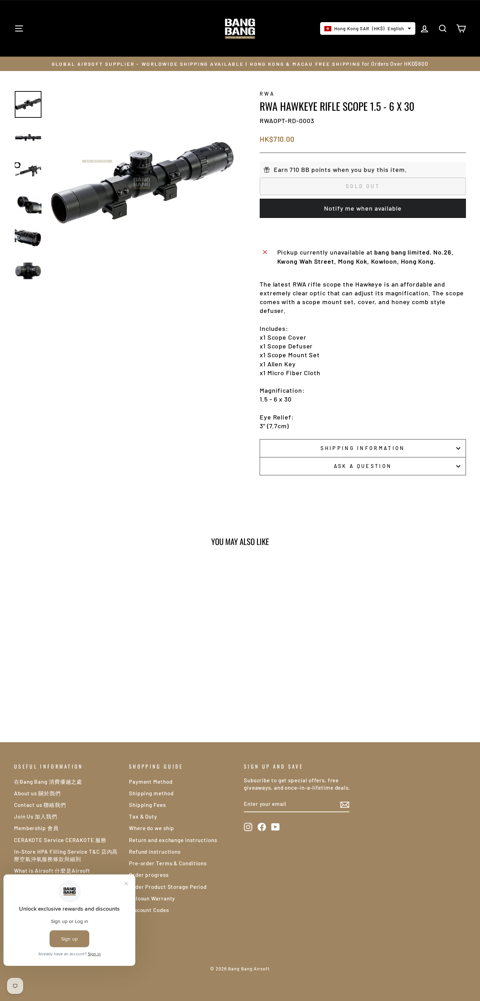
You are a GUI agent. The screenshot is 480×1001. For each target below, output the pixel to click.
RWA (267, 94)
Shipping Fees (147, 805)
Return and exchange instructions (173, 840)
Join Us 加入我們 (35, 816)
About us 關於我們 (37, 793)
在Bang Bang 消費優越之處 (48, 781)
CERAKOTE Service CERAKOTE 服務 (60, 840)
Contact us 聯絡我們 (40, 805)
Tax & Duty (143, 816)
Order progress (149, 875)
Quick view (68, 663)
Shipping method (151, 793)
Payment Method (151, 781)
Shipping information (362, 448)
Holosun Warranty (152, 898)
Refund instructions (155, 851)
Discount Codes (149, 910)
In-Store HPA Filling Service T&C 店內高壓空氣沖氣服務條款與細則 (66, 855)
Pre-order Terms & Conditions (168, 863)
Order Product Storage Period (168, 887)
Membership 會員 (36, 828)
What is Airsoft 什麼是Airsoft (52, 870)
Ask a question (363, 466)
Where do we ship (151, 828)
